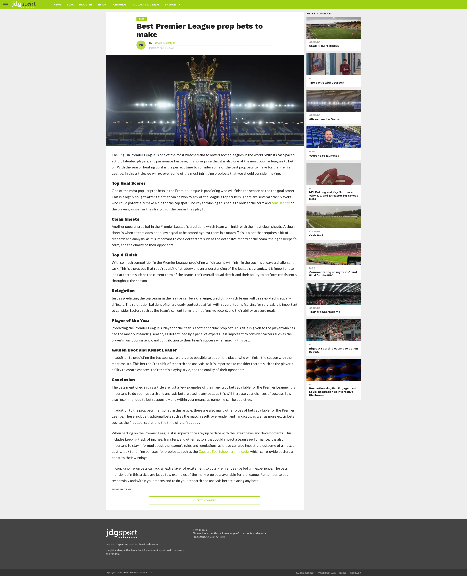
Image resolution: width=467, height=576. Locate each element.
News (57, 4)
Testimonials (327, 573)
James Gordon (305, 573)
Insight (102, 4)
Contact (355, 573)
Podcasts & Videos (146, 4)
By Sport (171, 4)
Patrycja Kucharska (164, 42)
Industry (85, 4)
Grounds (119, 4)
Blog (70, 4)
